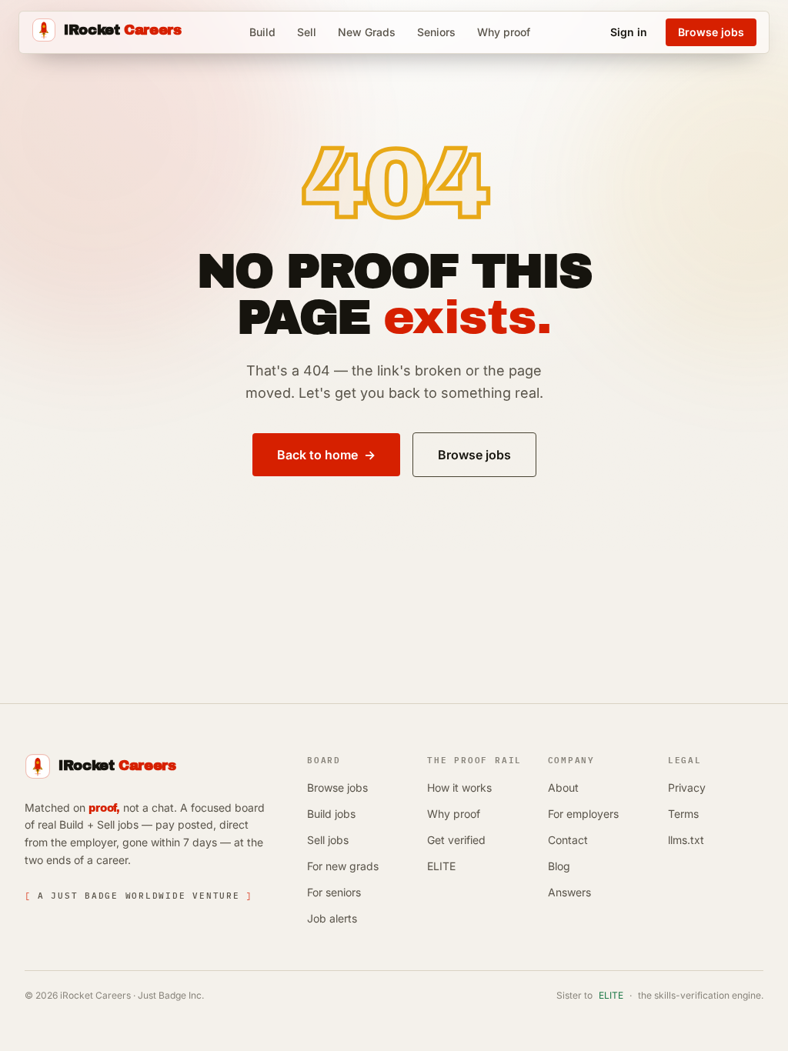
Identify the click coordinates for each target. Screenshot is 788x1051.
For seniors (334, 892)
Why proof (503, 31)
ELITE (441, 865)
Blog (559, 865)
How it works (459, 787)
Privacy (687, 787)
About (563, 787)
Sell (306, 31)
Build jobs (331, 813)
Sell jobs (328, 839)
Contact (568, 839)
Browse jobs (337, 787)
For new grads (343, 865)
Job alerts (332, 918)
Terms (683, 813)
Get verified (456, 839)
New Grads (367, 31)
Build (262, 31)
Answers (569, 892)
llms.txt (686, 839)
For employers (583, 813)
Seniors (436, 31)
